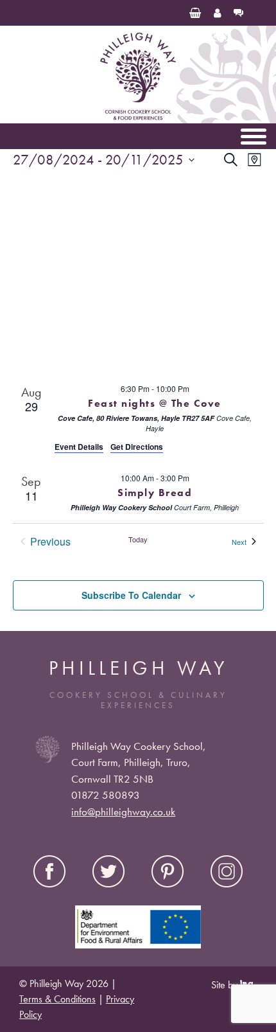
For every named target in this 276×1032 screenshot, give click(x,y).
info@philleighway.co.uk (123, 812)
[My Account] (217, 13)
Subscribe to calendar (131, 595)
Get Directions (136, 446)
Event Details (79, 446)
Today (138, 539)
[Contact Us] (238, 13)
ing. (248, 983)
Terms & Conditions (57, 999)
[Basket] (195, 13)
